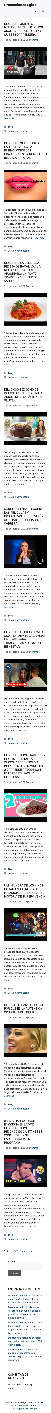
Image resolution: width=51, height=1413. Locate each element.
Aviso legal (40, 1402)
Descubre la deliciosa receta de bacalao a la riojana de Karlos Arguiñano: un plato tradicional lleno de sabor (22, 272)
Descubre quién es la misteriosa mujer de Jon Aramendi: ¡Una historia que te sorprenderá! (23, 29)
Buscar (12, 1261)
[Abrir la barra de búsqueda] (35, 11)
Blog (10, 126)
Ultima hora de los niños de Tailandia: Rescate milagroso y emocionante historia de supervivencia (24, 891)
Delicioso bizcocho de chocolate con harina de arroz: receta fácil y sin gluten (24, 395)
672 (16, 1251)
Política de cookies (19, 1405)
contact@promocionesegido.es (25, 1408)
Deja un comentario (18, 131)
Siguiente (26, 1251)
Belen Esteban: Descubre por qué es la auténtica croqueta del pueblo (24, 1008)
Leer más (9, 118)
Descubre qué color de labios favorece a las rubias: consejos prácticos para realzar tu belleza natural (25, 150)
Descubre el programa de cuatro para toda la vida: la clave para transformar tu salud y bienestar (24, 639)
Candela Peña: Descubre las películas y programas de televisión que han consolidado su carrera (23, 516)
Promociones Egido (20, 5)
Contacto (34, 1405)
